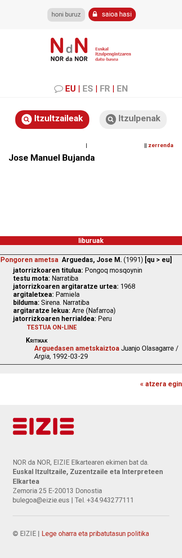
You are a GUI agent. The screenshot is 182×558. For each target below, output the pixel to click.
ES (88, 89)
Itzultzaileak (57, 118)
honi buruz (66, 14)
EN (122, 89)
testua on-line (52, 327)
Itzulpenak (138, 118)
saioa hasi (116, 14)
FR (105, 89)
